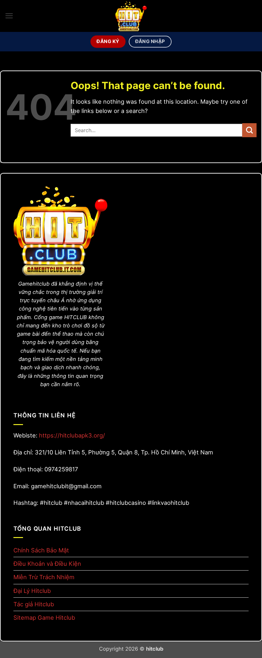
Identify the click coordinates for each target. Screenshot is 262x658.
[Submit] (249, 130)
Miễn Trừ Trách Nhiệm (43, 576)
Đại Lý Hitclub (32, 590)
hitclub (154, 649)
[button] (9, 15)
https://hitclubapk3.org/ (72, 435)
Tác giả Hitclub (33, 604)
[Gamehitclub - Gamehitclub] (131, 16)
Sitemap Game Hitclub (44, 617)
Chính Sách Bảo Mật (41, 550)
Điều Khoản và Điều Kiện (47, 563)
